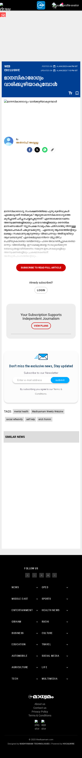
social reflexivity (14, 419)
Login (41, 290)
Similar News (15, 437)
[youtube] (48, 575)
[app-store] (44, 724)
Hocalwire (68, 744)
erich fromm (45, 419)
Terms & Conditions (39, 715)
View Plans (41, 325)
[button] (5, 5)
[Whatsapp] (45, 150)
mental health (21, 411)
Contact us (39, 707)
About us (40, 704)
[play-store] (38, 724)
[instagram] (41, 575)
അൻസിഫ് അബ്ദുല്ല (27, 142)
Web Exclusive (12, 68)
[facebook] (29, 150)
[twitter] (34, 575)
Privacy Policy (40, 711)
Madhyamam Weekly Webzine (47, 411)
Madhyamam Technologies (35, 744)
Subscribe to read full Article (41, 267)
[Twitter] (37, 150)
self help (30, 419)
